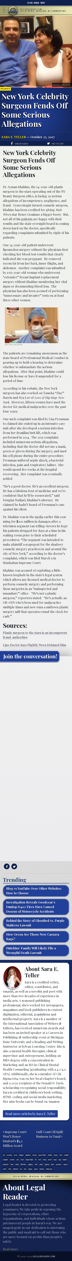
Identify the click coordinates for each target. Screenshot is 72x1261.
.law (4, 1155)
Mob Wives (23, 1164)
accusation (9, 1155)
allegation (21, 1155)
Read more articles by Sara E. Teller (30, 1114)
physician (47, 1164)
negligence (30, 1164)
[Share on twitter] (13, 866)
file (35, 1159)
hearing (44, 1159)
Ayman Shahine (42, 1155)
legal (60, 1159)
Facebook (36, 3)
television (42, 1169)
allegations (28, 1155)
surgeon (30, 1169)
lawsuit (50, 1159)
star (21, 1169)
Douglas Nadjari (29, 1159)
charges (56, 1155)
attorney (34, 1155)
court (17, 1159)
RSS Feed (30, 3)
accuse (15, 1155)
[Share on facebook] (6, 866)
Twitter (42, 3)
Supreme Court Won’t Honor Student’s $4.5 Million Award (14, 1139)
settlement (15, 1169)
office (36, 1164)
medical (17, 1164)
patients (26, 219)
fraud (39, 1159)
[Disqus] (36, 712)
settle (9, 1169)
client (61, 1155)
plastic (52, 1164)
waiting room (49, 1169)
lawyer (55, 1159)
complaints (5, 1159)
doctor (22, 1159)
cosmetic (12, 1159)
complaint (66, 1155)
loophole (65, 1159)
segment (65, 1164)
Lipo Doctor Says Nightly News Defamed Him (34, 645)
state (25, 1169)
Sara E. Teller (14, 137)
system (36, 1169)
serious (4, 1169)
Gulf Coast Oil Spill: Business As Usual (49, 1134)
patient (41, 1164)
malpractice (5, 1164)
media (39, 517)
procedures (58, 1164)
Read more (10, 1249)
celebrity (50, 1155)
